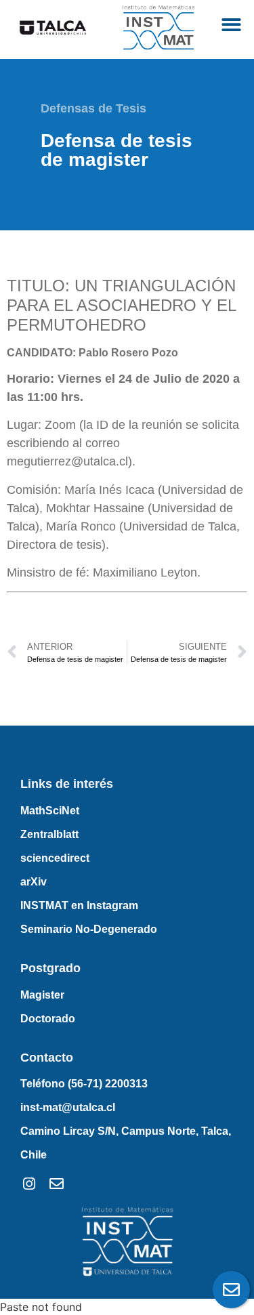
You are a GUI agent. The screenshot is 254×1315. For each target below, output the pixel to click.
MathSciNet (49, 810)
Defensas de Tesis (93, 108)
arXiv (33, 882)
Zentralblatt (49, 834)
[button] (232, 25)
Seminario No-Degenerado (88, 929)
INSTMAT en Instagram (79, 905)
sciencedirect (54, 858)
